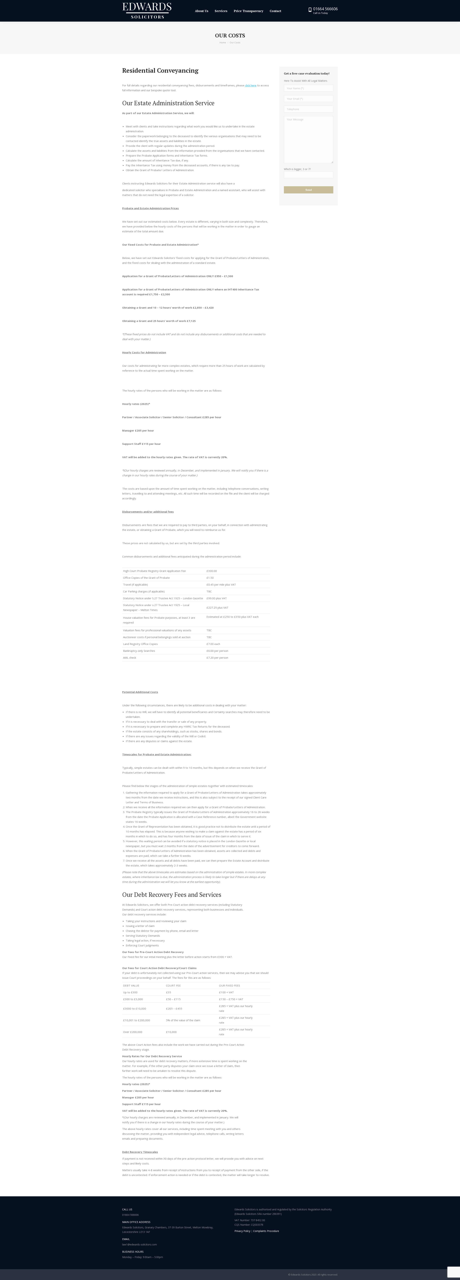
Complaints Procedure (266, 1231)
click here (250, 85)
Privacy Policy (242, 1231)
